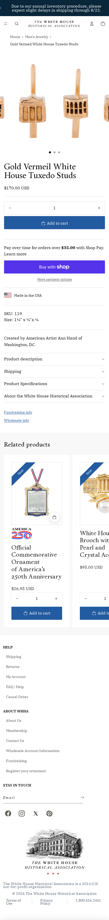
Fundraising (16, 761)
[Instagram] (22, 813)
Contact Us (15, 740)
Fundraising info (18, 412)
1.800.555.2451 (88, 901)
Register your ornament (26, 771)
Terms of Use (13, 902)
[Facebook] (8, 813)
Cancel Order (17, 697)
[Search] (16, 23)
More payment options (54, 279)
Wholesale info (16, 420)
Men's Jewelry (36, 37)
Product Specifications (25, 383)
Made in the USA (28, 295)
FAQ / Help (15, 687)
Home (15, 37)
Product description (23, 358)
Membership (16, 730)
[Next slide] (99, 540)
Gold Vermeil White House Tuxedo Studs (44, 44)
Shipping (12, 371)
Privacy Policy (46, 902)
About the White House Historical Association (48, 395)
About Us (13, 720)
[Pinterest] (49, 813)
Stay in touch (17, 785)
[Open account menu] (91, 23)
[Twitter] (36, 813)
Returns (13, 666)
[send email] (81, 797)
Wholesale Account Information (33, 750)
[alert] (41, 797)
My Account (16, 676)
